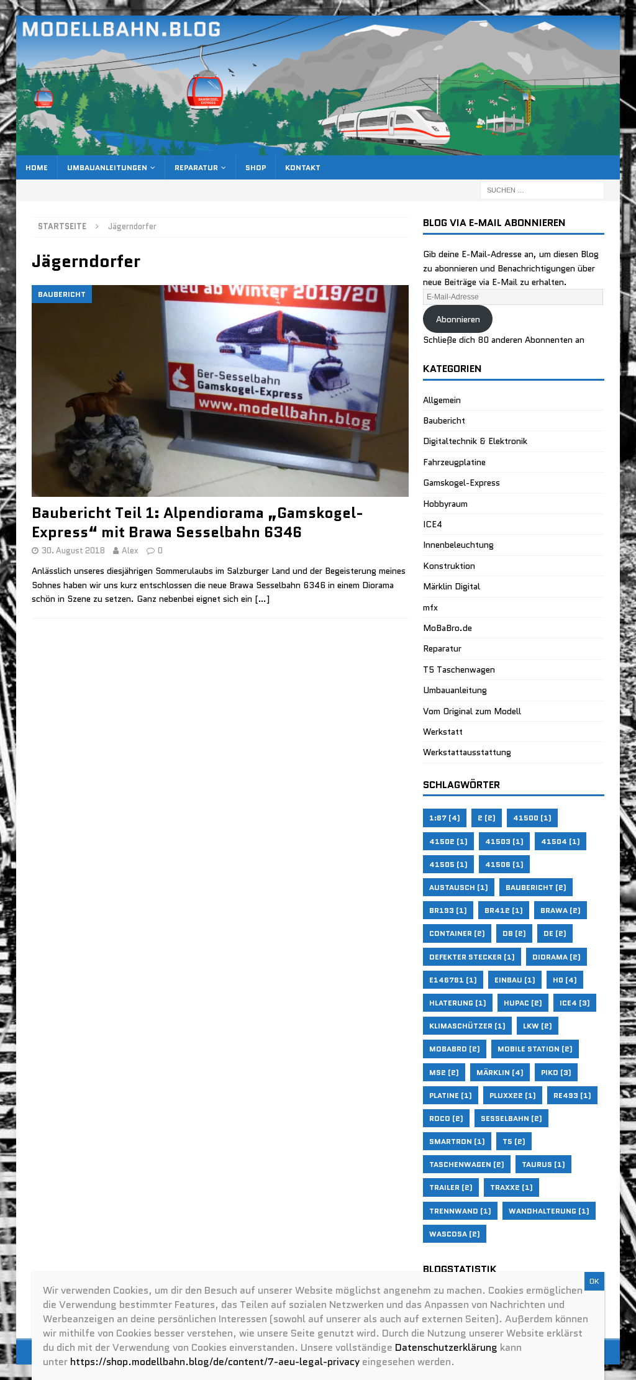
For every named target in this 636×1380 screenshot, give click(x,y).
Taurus (543, 1164)
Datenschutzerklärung (446, 1347)
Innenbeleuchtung (458, 544)
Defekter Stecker (472, 956)
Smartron (457, 1141)
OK (594, 1281)
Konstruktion (449, 566)
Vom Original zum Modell (472, 711)
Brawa (560, 910)
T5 (513, 1141)
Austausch (458, 887)
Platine (450, 1095)
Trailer (451, 1187)
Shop (255, 167)
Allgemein (442, 400)
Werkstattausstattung (467, 752)
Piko (556, 1072)
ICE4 (432, 524)
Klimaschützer (467, 1025)
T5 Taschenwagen (459, 669)
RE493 (572, 1095)
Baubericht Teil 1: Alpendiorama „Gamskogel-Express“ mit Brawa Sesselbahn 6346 (197, 522)
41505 (448, 864)
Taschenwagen (466, 1164)
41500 (532, 817)
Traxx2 (511, 1187)
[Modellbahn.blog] (318, 148)
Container (457, 933)
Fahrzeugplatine (454, 462)
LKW (537, 1025)
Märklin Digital (451, 586)
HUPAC (523, 1002)
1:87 (444, 817)
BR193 (448, 910)
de (554, 933)
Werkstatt (443, 731)
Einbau (514, 979)
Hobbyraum (445, 503)
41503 (504, 841)
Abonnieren (458, 319)
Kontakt (302, 167)
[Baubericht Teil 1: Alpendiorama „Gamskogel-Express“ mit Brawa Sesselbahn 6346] (220, 391)
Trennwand (460, 1210)
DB (514, 933)
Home (36, 167)
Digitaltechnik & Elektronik (475, 441)
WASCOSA (454, 1233)
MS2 (444, 1072)
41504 (560, 841)
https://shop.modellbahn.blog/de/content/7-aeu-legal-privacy (215, 1362)
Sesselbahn (511, 1118)
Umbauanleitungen (107, 167)
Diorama (556, 956)
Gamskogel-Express (461, 482)
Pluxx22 (512, 1095)
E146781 (453, 979)
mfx (430, 607)
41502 (448, 841)
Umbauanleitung (455, 690)
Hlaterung (457, 1002)
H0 (565, 979)
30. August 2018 (73, 550)
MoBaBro (454, 1048)
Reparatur (196, 167)
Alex (130, 550)
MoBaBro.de (447, 628)
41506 (504, 864)
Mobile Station (535, 1048)
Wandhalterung (549, 1210)
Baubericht (444, 420)
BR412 (503, 910)
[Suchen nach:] (542, 189)
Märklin (500, 1072)
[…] (262, 598)
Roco (446, 1118)
